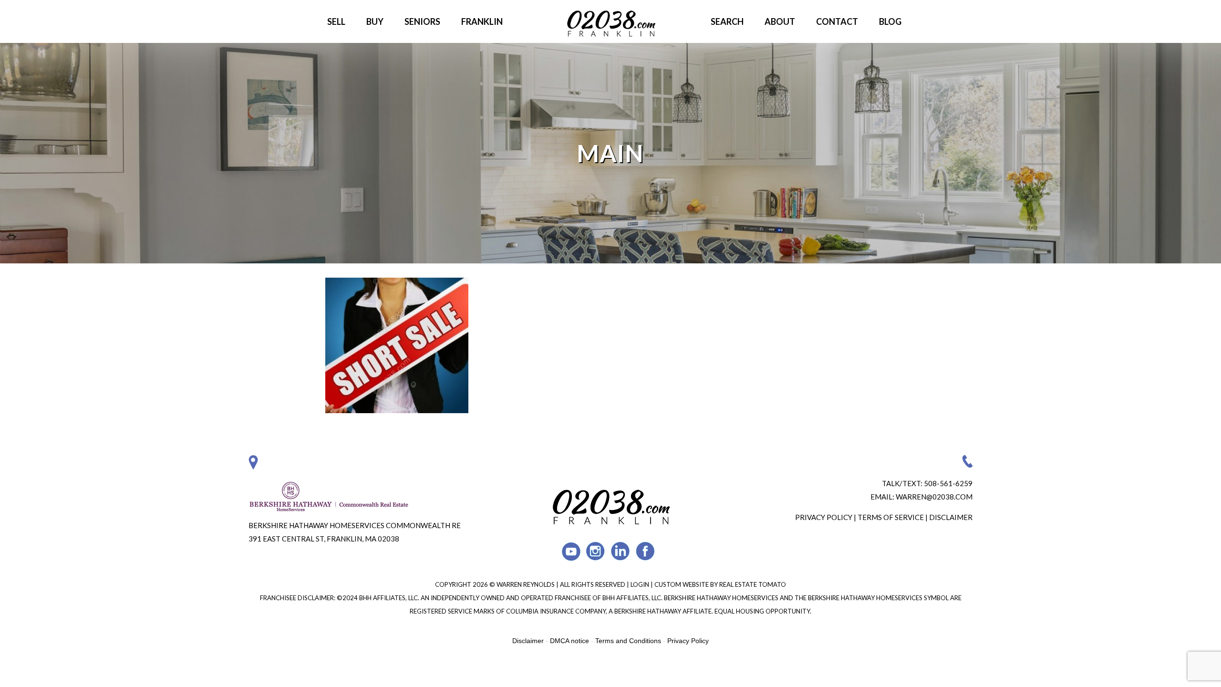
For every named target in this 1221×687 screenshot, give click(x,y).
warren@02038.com (934, 496)
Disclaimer (951, 517)
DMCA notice (569, 641)
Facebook (645, 551)
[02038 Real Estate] (610, 21)
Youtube (571, 551)
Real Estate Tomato (752, 584)
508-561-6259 (948, 483)
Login (641, 584)
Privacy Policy (823, 517)
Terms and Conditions (628, 641)
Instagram (596, 551)
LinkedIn (621, 551)
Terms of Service (891, 517)
